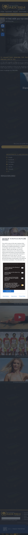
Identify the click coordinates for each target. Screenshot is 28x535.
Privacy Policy (22, 296)
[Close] (25, 239)
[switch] (22, 268)
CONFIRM (8, 291)
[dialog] (14, 267)
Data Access (14, 296)
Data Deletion (6, 296)
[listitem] (14, 264)
